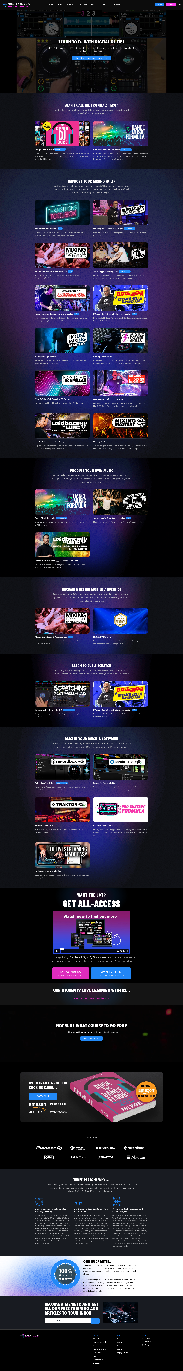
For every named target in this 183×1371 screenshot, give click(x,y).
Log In (160, 4)
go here (100, 1291)
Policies (120, 1346)
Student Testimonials (100, 1349)
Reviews (70, 5)
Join (171, 4)
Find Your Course (91, 1038)
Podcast (120, 1339)
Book (103, 5)
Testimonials (115, 5)
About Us (96, 1339)
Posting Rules (121, 1349)
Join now (95, 1321)
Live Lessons (97, 1353)
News (60, 5)
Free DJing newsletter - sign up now (91, 58)
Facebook (148, 1342)
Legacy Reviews (122, 1353)
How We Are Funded (100, 1342)
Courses (50, 5)
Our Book (96, 1363)
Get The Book (43, 1096)
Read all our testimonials (90, 998)
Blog (94, 1356)
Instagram (148, 1345)
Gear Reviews (98, 1360)
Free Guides (82, 5)
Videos (94, 5)
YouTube (147, 1338)
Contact (120, 1342)
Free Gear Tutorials (99, 1367)
